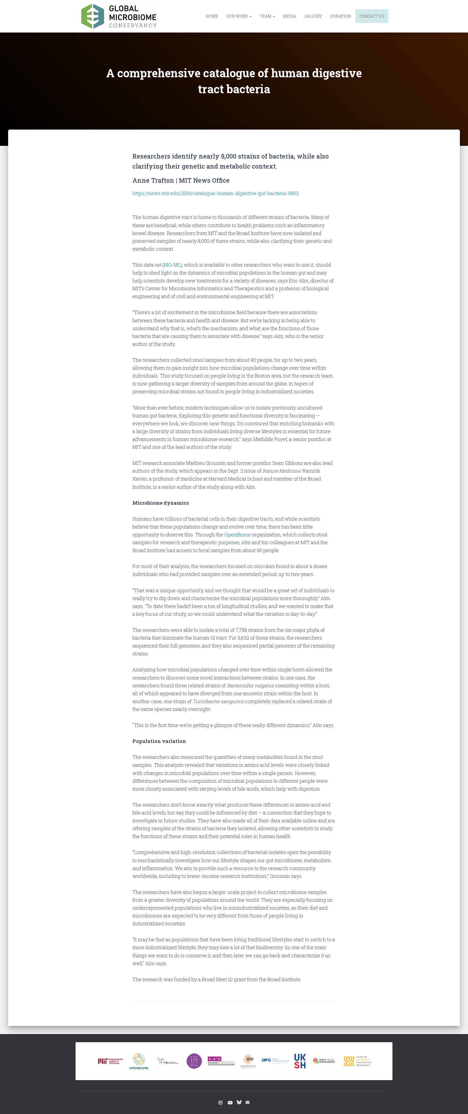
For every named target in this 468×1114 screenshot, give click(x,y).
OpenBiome (237, 534)
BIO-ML (172, 265)
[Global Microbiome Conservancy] (119, 16)
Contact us (371, 16)
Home (212, 16)
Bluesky (239, 1102)
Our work (237, 16)
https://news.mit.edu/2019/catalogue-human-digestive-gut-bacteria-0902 (215, 193)
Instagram (220, 1103)
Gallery (313, 16)
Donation (340, 16)
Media (289, 16)
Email (247, 1102)
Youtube (230, 1103)
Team (266, 16)
